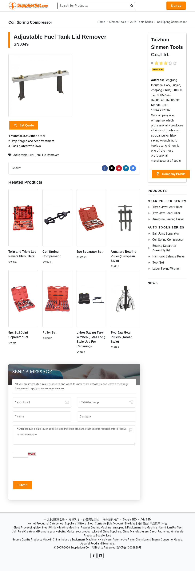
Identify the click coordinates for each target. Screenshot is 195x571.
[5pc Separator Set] (91, 218)
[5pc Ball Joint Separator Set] (23, 299)
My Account (115, 523)
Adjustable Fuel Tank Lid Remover (36, 155)
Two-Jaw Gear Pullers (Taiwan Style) (122, 337)
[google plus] (133, 168)
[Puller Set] (57, 299)
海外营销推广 (111, 519)
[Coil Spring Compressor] (57, 218)
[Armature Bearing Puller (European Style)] (125, 218)
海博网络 (74, 519)
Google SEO (130, 519)
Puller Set (49, 332)
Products (157, 190)
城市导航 (142, 523)
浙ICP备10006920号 (129, 547)
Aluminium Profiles (170, 527)
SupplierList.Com (80, 547)
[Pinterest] (119, 168)
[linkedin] (126, 168)
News (153, 283)
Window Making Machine (64, 527)
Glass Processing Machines (30, 527)
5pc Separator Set (89, 251)
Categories (56, 523)
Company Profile (173, 174)
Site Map (130, 523)
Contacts (101, 523)
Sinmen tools (117, 22)
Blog (90, 523)
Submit (23, 485)
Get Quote (26, 125)
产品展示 (155, 523)
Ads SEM (146, 519)
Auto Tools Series (141, 22)
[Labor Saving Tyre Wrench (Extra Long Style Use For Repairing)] (91, 299)
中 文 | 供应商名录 (54, 519)
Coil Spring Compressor (172, 22)
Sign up (176, 5)
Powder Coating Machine (96, 527)
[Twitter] (112, 168)
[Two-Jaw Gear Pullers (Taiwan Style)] (125, 299)
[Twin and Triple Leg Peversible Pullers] (23, 218)
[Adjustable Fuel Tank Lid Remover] (40, 85)
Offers (82, 523)
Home (101, 22)
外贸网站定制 (91, 519)
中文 (164, 523)
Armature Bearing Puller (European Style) (123, 256)
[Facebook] (105, 168)
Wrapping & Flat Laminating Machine (135, 527)
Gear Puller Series (167, 201)
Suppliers (70, 523)
